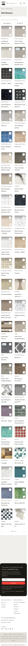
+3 (23, 56)
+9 (23, 518)
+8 (23, 267)
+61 (10, 414)
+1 (23, 98)
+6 (23, 119)
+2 (10, 35)
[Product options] (10, 28)
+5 (23, 35)
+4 (10, 182)
